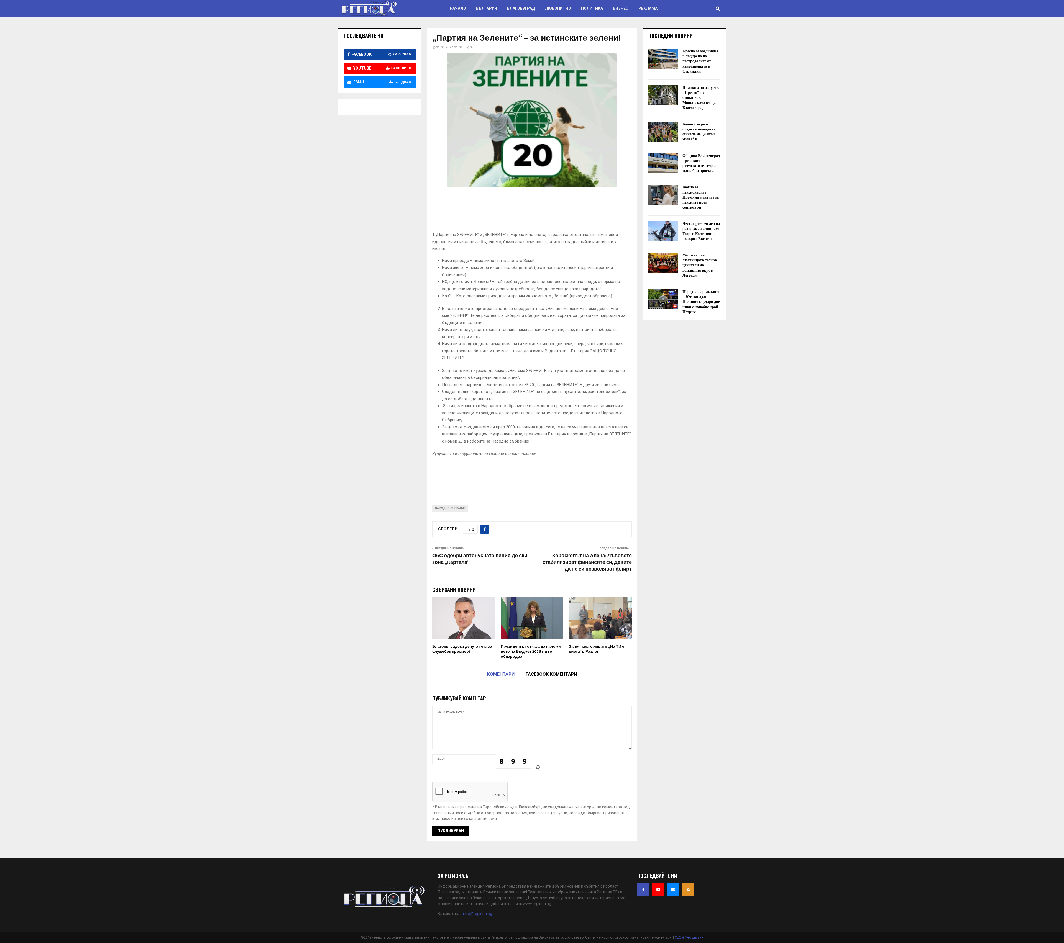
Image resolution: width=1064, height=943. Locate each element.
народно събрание (450, 508)
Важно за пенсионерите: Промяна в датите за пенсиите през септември (700, 197)
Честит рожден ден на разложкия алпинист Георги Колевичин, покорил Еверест (701, 231)
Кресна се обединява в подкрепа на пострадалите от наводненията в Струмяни (700, 61)
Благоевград (521, 8)
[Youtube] (658, 889)
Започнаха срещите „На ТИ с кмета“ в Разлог (596, 649)
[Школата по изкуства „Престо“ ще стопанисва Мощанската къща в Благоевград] (663, 95)
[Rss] (688, 889)
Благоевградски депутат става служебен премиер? (462, 649)
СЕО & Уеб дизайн (689, 937)
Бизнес (620, 8)
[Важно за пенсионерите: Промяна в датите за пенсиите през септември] (663, 195)
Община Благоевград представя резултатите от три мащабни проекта (701, 163)
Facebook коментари (551, 674)
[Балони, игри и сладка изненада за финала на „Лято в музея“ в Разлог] (663, 132)
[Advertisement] (533, 211)
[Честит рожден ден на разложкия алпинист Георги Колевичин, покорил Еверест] (663, 231)
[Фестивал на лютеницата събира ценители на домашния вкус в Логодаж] (663, 263)
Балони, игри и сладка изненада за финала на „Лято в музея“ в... (699, 132)
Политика (592, 8)
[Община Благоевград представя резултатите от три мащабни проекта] (663, 163)
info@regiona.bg (477, 913)
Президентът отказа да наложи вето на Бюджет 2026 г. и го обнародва (531, 651)
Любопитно (558, 8)
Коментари (501, 674)
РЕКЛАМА (648, 8)
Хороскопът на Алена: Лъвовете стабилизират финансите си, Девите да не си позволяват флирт (587, 562)
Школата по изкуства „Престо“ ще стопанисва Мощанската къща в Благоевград (701, 97)
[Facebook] (643, 889)
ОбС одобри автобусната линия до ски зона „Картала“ (479, 559)
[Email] (673, 889)
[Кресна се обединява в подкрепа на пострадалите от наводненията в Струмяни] (663, 59)
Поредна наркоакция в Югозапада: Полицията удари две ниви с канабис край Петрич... (701, 302)
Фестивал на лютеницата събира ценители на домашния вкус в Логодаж (699, 265)
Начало (458, 8)
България (486, 8)
